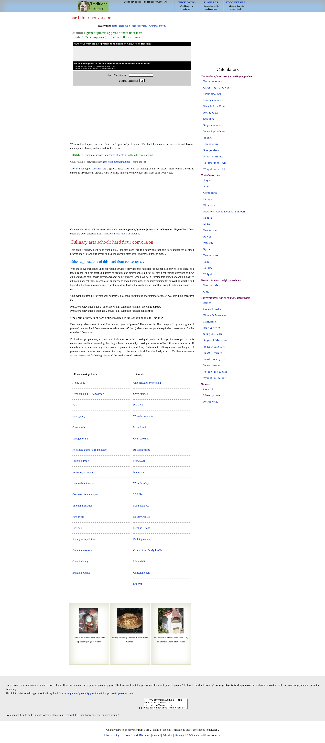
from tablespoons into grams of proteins (106, 155)
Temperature (211, 144)
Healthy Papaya (141, 516)
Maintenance (140, 472)
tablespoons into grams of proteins (121, 233)
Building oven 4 (141, 539)
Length (207, 217)
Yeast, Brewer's (212, 352)
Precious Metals (213, 285)
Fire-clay (77, 527)
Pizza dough (139, 427)
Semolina (209, 118)
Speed (207, 249)
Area (206, 186)
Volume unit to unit (215, 371)
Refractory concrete (82, 472)
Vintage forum (80, 438)
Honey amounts (212, 100)
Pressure (208, 242)
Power (207, 236)
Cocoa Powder (212, 309)
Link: (140, 708)
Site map (138, 583)
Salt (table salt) (212, 334)
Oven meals (78, 427)
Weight (207, 274)
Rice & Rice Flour (214, 106)
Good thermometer (82, 550)
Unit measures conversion (147, 382)
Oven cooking (140, 438)
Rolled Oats (210, 112)
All (166, 2)
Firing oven (139, 460)
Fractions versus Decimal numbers (224, 211)
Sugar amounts (212, 125)
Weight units (211, 169)
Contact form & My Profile (147, 550)
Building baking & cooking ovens (211, 5)
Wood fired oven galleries (187, 5)
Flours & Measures (214, 315)
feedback (69, 715)
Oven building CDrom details (88, 393)
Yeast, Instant (211, 365)
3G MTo (138, 494)
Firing (145, 2)
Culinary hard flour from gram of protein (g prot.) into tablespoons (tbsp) (82, 693)
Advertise (167, 735)
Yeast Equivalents (214, 131)
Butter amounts (212, 81)
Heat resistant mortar (83, 483)
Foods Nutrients (213, 156)
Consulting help (141, 572)
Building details (80, 460)
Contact (156, 735)
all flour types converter (88, 168)
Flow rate (209, 205)
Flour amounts (212, 93)
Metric (207, 224)
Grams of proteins (157, 25)
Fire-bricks (78, 516)
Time (206, 261)
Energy (207, 199)
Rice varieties (211, 327)
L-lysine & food (141, 527)
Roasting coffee (141, 449)
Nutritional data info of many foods (235, 5)
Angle (207, 180)
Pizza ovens (78, 405)
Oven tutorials (140, 393)
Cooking (137, 2)
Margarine (209, 321)
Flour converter (156, 2)
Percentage (210, 230)
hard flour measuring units (116, 161)
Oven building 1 (81, 561)
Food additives (141, 505)
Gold (206, 291)
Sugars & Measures (215, 340)
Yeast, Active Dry (214, 346)
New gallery (79, 416)
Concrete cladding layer (85, 494)
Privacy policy (111, 735)
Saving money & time (84, 539)
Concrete (208, 389)
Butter (207, 302)
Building (128, 2)
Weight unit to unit (214, 377)
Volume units (211, 162)
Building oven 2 (81, 572)
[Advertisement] (132, 115)
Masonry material (214, 395)
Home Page (78, 382)
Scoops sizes (211, 150)
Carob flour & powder (217, 87)
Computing (210, 192)
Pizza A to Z (139, 405)
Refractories (210, 401)
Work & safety (141, 483)
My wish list (139, 561)
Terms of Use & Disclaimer (135, 735)
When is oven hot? (143, 416)
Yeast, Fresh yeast (214, 359)
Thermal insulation (82, 505)
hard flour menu (139, 25)
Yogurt (207, 137)
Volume (208, 267)
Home (93, 6)
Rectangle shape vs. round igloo (89, 449)
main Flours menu (121, 25)
